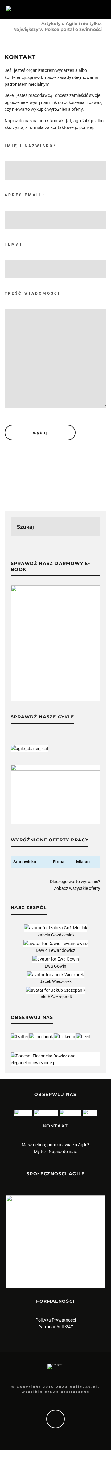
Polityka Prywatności (55, 1320)
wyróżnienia (59, 109)
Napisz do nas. (63, 1151)
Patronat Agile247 (55, 1326)
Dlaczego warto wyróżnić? (75, 881)
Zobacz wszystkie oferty (77, 888)
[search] (91, 526)
